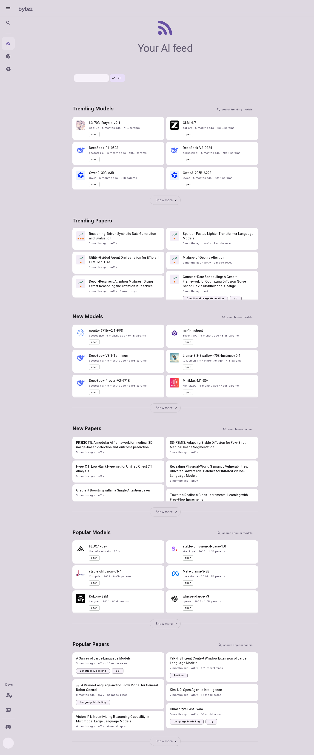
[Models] (8, 56)
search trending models (237, 109)
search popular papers (238, 645)
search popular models (237, 533)
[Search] (8, 23)
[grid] (165, 267)
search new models (240, 317)
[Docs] (8, 709)
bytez (25, 8)
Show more (164, 200)
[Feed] (8, 43)
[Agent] (8, 69)
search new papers (240, 429)
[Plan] (8, 695)
